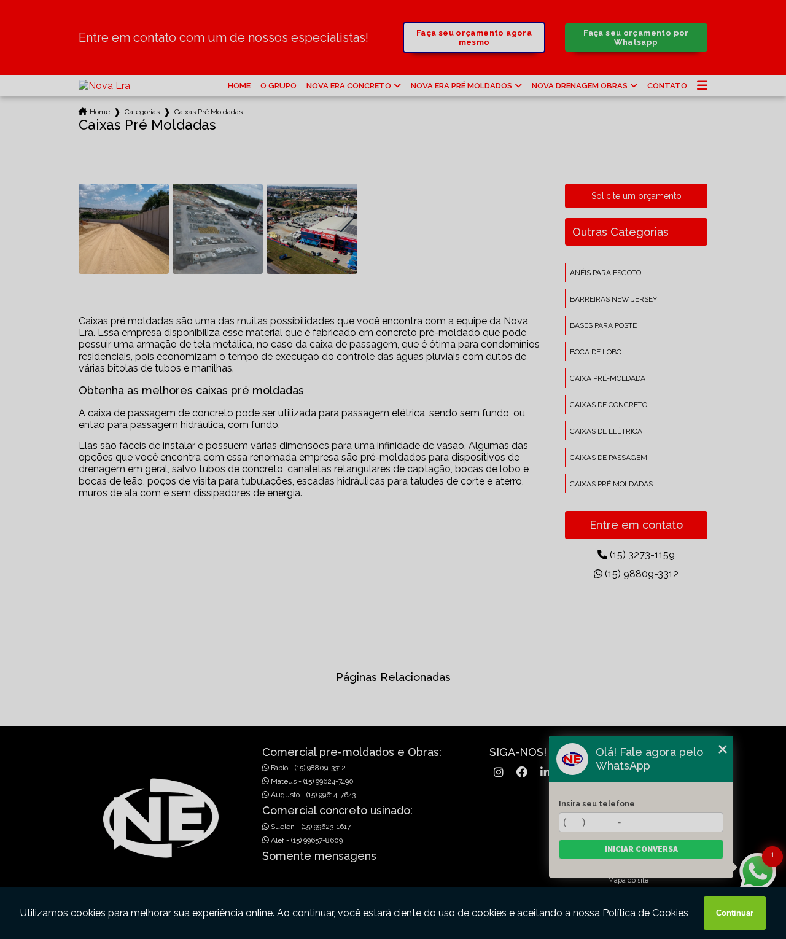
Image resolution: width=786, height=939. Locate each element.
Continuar (734, 913)
